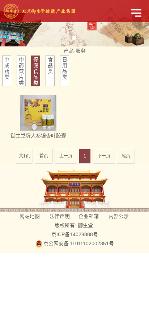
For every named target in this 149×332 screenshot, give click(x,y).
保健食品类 (35, 71)
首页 (43, 156)
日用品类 (64, 68)
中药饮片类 (21, 71)
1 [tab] (74, 38)
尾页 (126, 156)
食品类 (50, 65)
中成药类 (6, 68)
